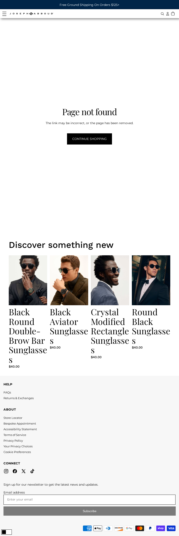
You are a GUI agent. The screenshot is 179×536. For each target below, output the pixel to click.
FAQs (7, 392)
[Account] (167, 13)
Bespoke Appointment (19, 423)
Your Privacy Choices (18, 446)
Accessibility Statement (20, 429)
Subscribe (89, 511)
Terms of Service (14, 435)
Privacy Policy (13, 440)
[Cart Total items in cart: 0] (173, 13)
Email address (14, 492)
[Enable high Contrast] (6, 532)
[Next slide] (44, 280)
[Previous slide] (11, 280)
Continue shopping (89, 139)
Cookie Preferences (17, 452)
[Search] (162, 13)
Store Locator (12, 418)
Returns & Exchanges (18, 398)
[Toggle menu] (4, 13)
